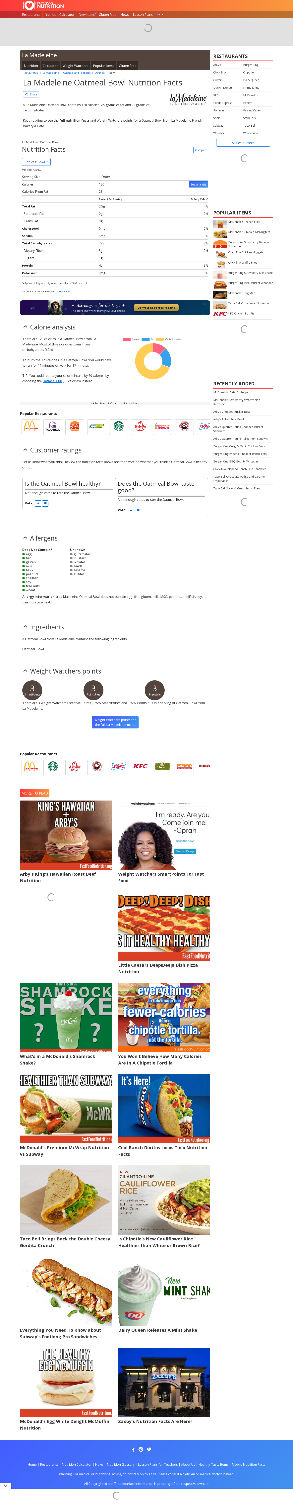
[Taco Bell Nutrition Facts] (52, 427)
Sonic (216, 118)
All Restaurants (243, 143)
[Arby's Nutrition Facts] (140, 427)
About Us (188, 1464)
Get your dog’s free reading (156, 308)
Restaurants (31, 14)
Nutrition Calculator (60, 14)
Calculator (50, 65)
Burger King (250, 65)
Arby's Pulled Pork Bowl (228, 419)
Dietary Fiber (33, 250)
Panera (247, 103)
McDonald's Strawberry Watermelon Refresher (236, 402)
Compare (201, 150)
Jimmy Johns (251, 87)
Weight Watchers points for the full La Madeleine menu (115, 722)
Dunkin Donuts (223, 87)
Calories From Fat (35, 191)
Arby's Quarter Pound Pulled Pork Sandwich (241, 438)
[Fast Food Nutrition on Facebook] (133, 1449)
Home (32, 1464)
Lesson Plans (143, 14)
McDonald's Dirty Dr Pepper (231, 392)
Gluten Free (107, 14)
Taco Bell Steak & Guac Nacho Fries (236, 488)
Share (32, 94)
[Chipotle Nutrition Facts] (206, 767)
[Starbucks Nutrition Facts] (118, 427)
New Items (87, 14)
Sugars (29, 258)
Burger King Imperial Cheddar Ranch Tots (240, 454)
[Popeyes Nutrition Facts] (184, 767)
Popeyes (218, 110)
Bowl (35, 162)
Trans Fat (31, 221)
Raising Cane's (252, 110)
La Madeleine (63, 291)
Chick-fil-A (219, 72)
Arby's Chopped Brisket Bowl (232, 412)
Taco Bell (249, 125)
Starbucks (249, 118)
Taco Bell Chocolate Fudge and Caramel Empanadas (239, 479)
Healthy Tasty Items (213, 1464)
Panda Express (222, 103)
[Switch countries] (160, 14)
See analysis (198, 184)
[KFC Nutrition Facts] (140, 767)
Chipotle (248, 72)
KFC (215, 95)
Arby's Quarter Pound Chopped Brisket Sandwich (238, 429)
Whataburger (251, 133)
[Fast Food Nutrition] (43, 5)
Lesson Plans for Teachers (158, 1464)
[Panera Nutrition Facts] (162, 767)
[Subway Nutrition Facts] (96, 427)
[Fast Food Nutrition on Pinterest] (141, 1449)
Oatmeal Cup (52, 381)
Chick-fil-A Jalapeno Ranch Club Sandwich (239, 469)
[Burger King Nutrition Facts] (74, 427)
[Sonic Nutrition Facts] (206, 427)
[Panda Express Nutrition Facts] (184, 427)
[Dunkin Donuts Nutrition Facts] (162, 427)
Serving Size (31, 177)
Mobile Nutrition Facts (248, 1464)
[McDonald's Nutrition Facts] (31, 427)
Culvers (218, 80)
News (124, 14)
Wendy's (218, 133)
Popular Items (103, 65)
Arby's (217, 65)
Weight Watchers (75, 65)
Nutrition (31, 65)
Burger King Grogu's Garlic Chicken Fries (239, 446)
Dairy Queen (251, 80)
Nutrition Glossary (121, 1464)
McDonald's (251, 95)
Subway (218, 125)
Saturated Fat (34, 213)
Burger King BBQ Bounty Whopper (235, 461)
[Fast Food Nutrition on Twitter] (148, 1449)
